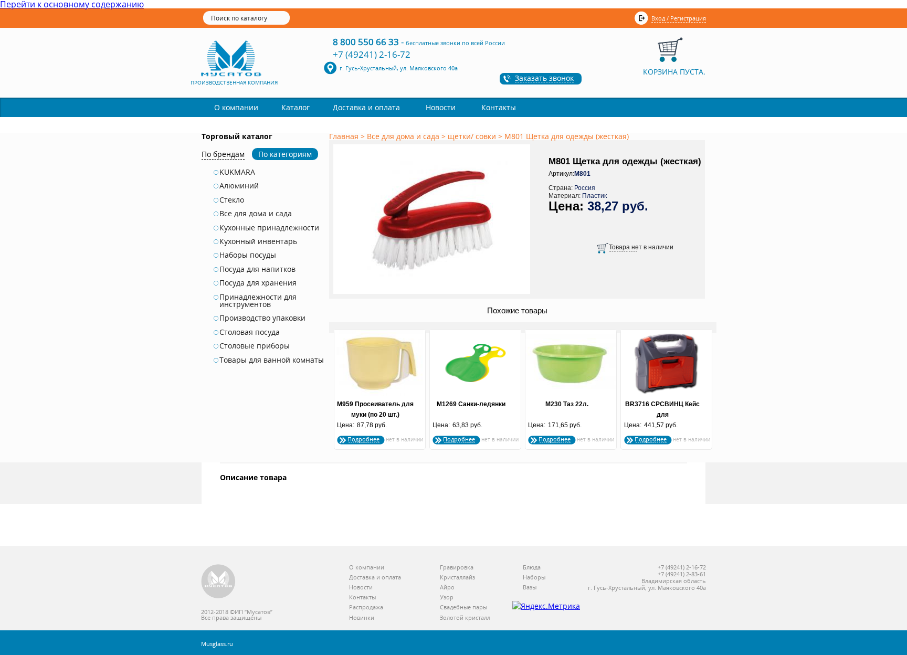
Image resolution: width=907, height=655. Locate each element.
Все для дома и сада (255, 213)
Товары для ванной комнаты (271, 360)
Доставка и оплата (366, 107)
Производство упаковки (262, 318)
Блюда (532, 567)
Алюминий (239, 185)
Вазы (529, 587)
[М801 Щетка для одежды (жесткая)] (433, 294)
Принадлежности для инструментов (258, 301)
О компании (236, 107)
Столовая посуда (249, 332)
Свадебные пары (463, 607)
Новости (441, 107)
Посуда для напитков (257, 269)
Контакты (498, 107)
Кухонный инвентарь (258, 241)
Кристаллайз (457, 577)
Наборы (534, 577)
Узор (447, 597)
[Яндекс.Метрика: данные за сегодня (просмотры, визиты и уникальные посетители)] (546, 606)
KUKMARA (237, 172)
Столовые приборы (254, 346)
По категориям (285, 154)
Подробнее (363, 439)
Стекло (231, 200)
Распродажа (366, 607)
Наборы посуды (247, 255)
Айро (447, 587)
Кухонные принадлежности (269, 227)
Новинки (361, 618)
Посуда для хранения (258, 283)
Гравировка (456, 567)
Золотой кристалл (465, 618)
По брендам (223, 154)
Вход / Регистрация (678, 18)
